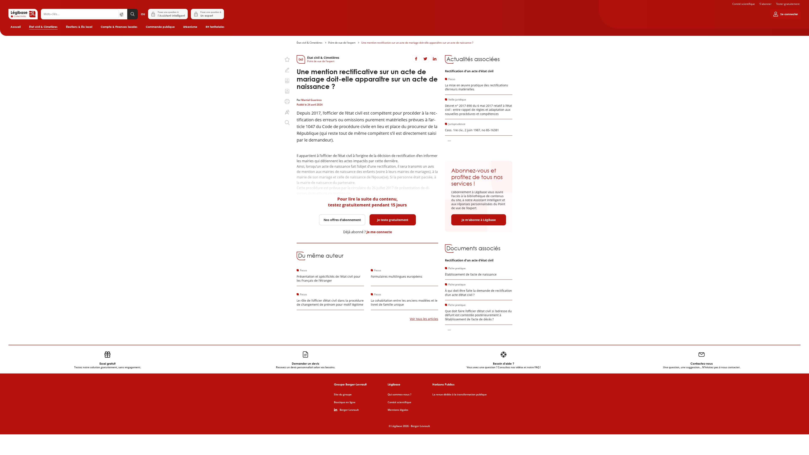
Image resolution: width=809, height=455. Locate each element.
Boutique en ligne (344, 402)
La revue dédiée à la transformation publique (459, 394)
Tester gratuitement (788, 4)
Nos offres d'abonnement (342, 220)
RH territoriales (215, 26)
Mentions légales (398, 410)
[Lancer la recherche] (132, 14)
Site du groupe (343, 394)
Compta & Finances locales (119, 26)
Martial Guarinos (311, 100)
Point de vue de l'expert (341, 42)
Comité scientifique (743, 4)
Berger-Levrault (349, 410)
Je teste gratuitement (392, 220)
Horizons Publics (443, 384)
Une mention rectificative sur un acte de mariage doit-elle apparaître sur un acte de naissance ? (417, 42)
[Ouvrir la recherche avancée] (123, 14)
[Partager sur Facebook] (416, 58)
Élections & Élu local (79, 26)
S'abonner (765, 4)
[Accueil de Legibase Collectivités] (23, 14)
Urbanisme (190, 26)
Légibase (394, 384)
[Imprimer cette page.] (287, 101)
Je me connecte (379, 232)
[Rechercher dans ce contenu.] (287, 122)
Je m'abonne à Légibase (479, 220)
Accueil (16, 26)
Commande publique (160, 26)
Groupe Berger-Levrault (350, 384)
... (449, 139)
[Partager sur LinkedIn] (434, 58)
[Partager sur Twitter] (425, 58)
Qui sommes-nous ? (399, 394)
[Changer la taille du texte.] (287, 112)
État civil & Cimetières (43, 26)
